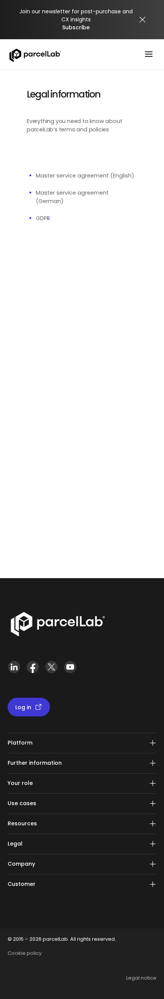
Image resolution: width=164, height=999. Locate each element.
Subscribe (76, 27)
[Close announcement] (143, 20)
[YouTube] (70, 670)
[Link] (57, 626)
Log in (23, 707)
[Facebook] (32, 670)
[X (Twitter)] (51, 670)
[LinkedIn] (14, 670)
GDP (41, 218)
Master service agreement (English (84, 175)
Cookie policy (25, 953)
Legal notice (141, 977)
